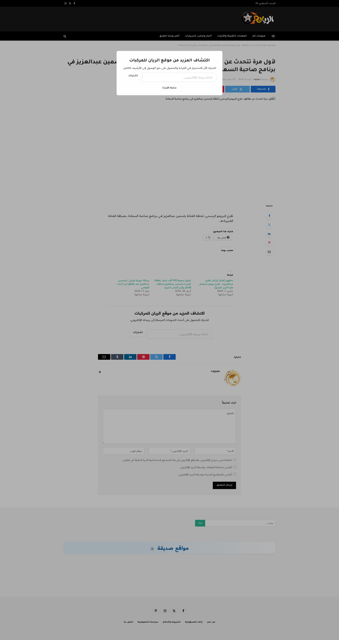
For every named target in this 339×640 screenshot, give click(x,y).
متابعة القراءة (169, 87)
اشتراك (133, 75)
